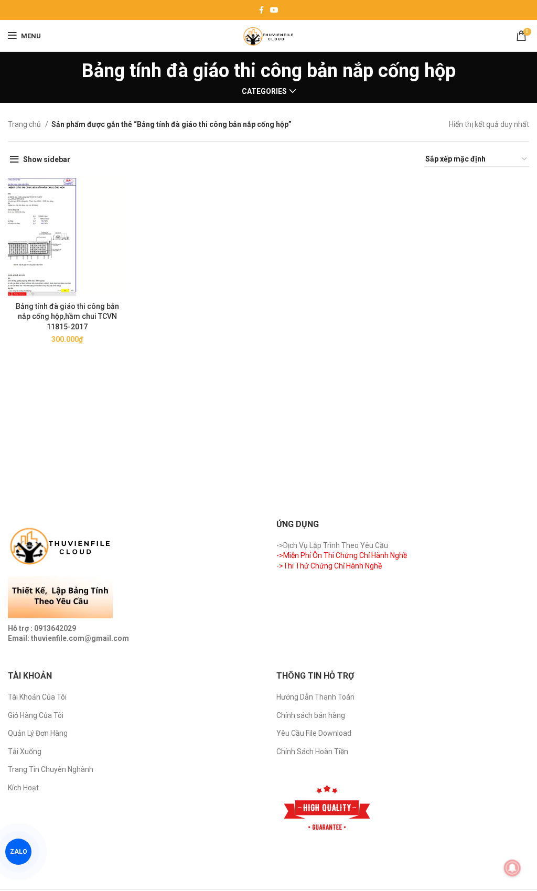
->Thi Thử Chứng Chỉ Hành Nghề (329, 566)
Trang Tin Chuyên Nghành (50, 769)
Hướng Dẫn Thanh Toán (315, 697)
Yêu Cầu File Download (313, 733)
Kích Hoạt (23, 787)
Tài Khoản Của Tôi (37, 697)
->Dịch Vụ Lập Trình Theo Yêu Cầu (332, 545)
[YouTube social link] (274, 10)
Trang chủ (25, 124)
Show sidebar (46, 159)
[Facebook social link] (261, 10)
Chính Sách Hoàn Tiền (312, 751)
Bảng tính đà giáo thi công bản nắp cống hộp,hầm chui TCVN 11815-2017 (67, 316)
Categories (264, 91)
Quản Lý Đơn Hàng (38, 733)
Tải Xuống (24, 751)
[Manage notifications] (512, 868)
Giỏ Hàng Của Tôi (35, 715)
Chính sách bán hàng (310, 715)
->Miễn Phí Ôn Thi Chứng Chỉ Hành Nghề (341, 555)
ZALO (18, 852)
